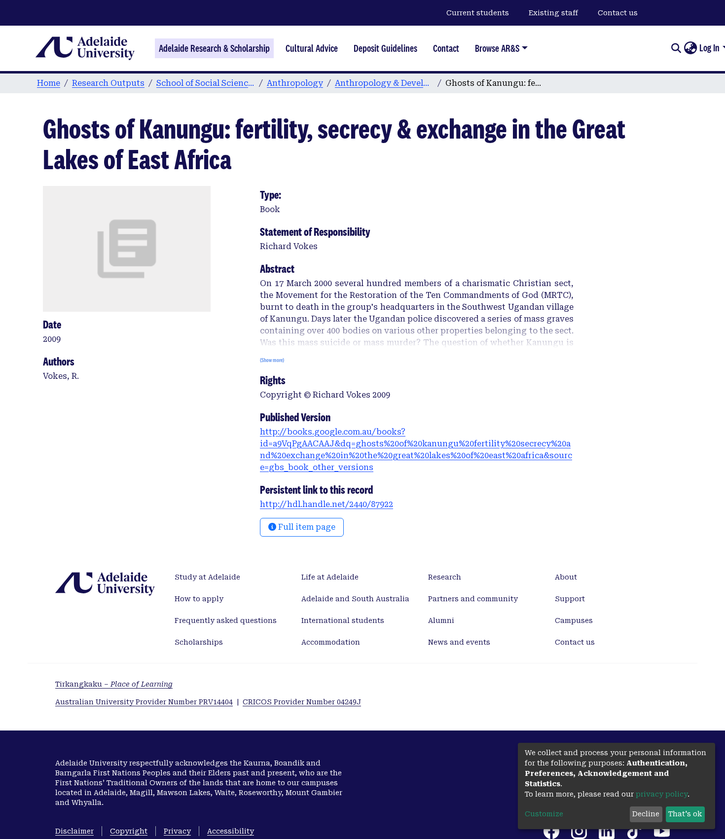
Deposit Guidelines (385, 48)
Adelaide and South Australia (355, 599)
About (566, 577)
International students (342, 620)
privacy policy (662, 794)
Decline (645, 814)
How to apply (199, 599)
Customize (544, 814)
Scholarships (199, 642)
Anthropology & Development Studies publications (384, 83)
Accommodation (330, 642)
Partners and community (473, 599)
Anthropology (295, 83)
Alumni (441, 620)
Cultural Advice (312, 48)
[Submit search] (676, 48)
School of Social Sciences (205, 83)
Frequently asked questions (226, 620)
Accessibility (230, 831)
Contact (446, 48)
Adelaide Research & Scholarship (214, 48)
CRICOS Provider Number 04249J (302, 702)
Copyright (128, 831)
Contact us (618, 13)
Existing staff (553, 13)
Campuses (574, 620)
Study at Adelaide (207, 577)
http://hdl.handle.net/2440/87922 (326, 504)
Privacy (177, 831)
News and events (459, 642)
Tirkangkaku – (114, 684)
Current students (477, 13)
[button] (690, 48)
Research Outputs (108, 83)
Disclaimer (74, 831)
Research (444, 577)
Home (48, 83)
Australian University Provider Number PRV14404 (144, 702)
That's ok (685, 814)
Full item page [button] (305, 527)
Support (570, 599)
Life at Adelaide (330, 577)
